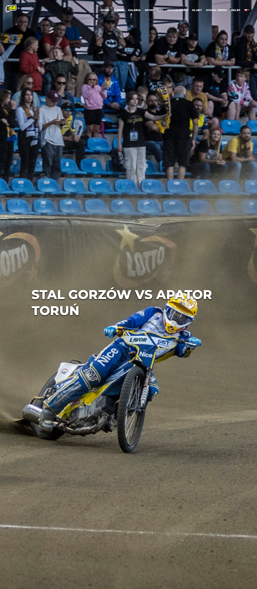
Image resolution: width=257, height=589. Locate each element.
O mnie (119, 10)
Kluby (197, 10)
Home (105, 10)
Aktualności (177, 10)
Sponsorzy (154, 10)
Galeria (134, 10)
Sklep (235, 10)
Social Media (216, 10)
